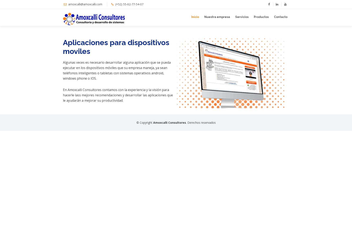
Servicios (242, 17)
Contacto (280, 17)
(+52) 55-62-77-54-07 (129, 4)
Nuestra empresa (217, 17)
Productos (261, 17)
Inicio (195, 17)
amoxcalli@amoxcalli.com (85, 4)
